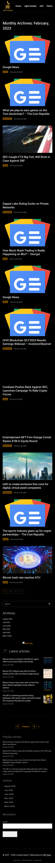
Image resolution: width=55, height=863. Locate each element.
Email (5, 822)
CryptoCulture (22, 855)
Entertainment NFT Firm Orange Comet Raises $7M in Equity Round (27, 439)
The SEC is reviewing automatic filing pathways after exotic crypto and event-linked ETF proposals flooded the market (22, 698)
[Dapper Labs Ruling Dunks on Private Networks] (27, 186)
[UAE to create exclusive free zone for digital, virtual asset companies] (27, 466)
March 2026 (7, 636)
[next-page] (21, 591)
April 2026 (6, 632)
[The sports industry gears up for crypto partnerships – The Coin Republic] (27, 513)
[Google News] (27, 49)
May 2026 (6, 629)
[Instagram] (17, 726)
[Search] (49, 604)
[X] (34, 726)
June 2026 (7, 626)
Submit (10, 834)
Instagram (25, 726)
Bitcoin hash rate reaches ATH (21, 578)
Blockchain (7, 119)
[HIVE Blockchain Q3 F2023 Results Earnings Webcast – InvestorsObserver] (27, 322)
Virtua (5, 539)
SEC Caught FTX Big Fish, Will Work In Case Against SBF (26, 159)
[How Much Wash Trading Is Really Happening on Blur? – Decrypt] (27, 232)
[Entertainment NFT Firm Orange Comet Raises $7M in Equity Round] (27, 419)
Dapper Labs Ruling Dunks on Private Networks (26, 205)
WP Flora (47, 855)
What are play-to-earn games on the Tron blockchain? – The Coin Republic (26, 112)
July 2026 (6, 622)
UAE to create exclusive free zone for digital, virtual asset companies (25, 486)
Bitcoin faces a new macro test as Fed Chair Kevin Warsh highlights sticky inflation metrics (21, 685)
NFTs (5, 259)
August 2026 (7, 619)
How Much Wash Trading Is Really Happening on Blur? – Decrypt (24, 252)
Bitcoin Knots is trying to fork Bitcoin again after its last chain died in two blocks (21, 660)
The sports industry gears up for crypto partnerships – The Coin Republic (27, 533)
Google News (11, 67)
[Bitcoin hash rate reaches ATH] (27, 559)
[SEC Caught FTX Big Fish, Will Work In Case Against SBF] (27, 139)
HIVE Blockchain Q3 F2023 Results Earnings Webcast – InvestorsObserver (27, 342)
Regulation (7, 492)
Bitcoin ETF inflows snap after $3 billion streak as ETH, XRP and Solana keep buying (21, 672)
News (5, 72)
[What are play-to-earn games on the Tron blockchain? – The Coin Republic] (27, 92)
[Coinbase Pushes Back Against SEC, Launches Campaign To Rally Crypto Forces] (27, 369)
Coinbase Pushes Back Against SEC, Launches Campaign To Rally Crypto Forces (25, 391)
